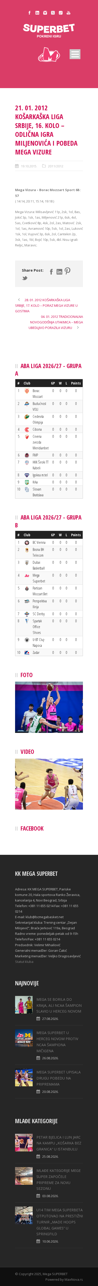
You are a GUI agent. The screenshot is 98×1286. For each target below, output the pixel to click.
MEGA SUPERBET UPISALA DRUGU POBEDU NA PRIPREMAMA (58, 1078)
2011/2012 (55, 166)
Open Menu (75, 54)
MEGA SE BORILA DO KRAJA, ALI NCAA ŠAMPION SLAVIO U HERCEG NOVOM (59, 1005)
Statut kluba (24, 961)
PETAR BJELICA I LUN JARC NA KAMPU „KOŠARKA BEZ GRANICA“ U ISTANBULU (58, 1143)
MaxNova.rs (74, 1279)
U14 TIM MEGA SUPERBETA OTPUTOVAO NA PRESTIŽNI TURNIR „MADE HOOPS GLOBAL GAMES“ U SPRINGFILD (59, 1221)
